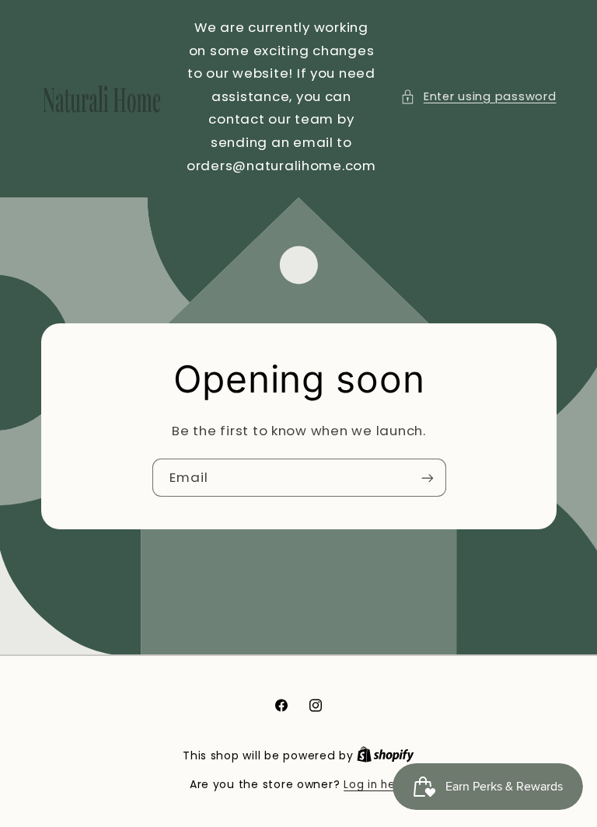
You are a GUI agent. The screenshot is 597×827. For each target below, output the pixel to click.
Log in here (375, 784)
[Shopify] (385, 755)
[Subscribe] (427, 478)
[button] (478, 97)
